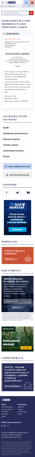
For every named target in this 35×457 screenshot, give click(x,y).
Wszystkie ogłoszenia (12, 33)
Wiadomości (4, 411)
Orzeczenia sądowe (7, 409)
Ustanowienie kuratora (13, 151)
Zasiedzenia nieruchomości (15, 133)
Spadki (6, 127)
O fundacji (20, 409)
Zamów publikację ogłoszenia (19, 166)
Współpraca (21, 407)
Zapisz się (16, 307)
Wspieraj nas (9, 259)
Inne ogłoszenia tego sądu (19, 175)
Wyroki (6, 156)
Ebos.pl (3, 416)
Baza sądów (4, 414)
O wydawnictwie (22, 411)
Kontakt (20, 414)
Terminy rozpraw (10, 145)
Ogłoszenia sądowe (7, 407)
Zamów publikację (11, 386)
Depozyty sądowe (11, 139)
